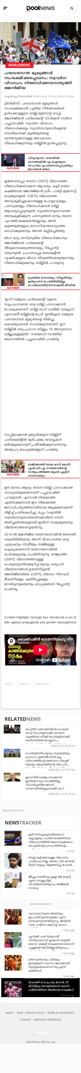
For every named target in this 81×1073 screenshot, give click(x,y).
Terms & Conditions (60, 1013)
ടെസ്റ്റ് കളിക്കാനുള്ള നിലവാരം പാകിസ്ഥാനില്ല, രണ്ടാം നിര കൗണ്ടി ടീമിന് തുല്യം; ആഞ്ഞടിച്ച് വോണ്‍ (51, 861)
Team (19, 1013)
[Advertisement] (40, 386)
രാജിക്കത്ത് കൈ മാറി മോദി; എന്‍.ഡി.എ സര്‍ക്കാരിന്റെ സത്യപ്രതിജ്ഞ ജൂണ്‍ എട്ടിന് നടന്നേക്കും (49, 470)
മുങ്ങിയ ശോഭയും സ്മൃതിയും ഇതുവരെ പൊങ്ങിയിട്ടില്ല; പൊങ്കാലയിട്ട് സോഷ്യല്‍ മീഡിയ (51, 281)
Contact (25, 1019)
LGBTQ (8, 683)
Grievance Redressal (47, 1019)
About (9, 1013)
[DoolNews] (40, 8)
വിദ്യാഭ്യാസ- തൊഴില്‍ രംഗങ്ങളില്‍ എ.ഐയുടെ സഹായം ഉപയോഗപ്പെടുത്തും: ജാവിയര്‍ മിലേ (50, 164)
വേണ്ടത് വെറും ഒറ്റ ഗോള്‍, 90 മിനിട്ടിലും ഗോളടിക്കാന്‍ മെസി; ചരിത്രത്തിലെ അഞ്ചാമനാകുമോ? (51, 986)
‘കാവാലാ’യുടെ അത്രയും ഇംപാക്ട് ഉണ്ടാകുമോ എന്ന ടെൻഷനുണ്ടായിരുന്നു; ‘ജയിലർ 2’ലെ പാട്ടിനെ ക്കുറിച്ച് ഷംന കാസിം (49, 921)
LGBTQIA (23, 683)
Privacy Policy (35, 1013)
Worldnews (42, 683)
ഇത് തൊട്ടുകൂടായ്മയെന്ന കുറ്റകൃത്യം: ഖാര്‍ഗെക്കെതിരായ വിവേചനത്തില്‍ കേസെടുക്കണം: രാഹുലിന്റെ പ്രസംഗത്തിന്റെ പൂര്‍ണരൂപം (50, 842)
